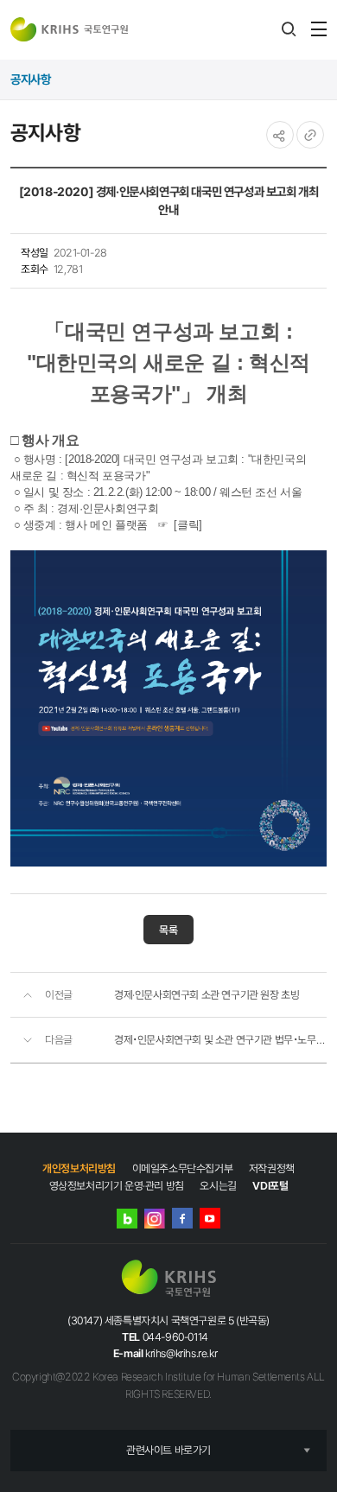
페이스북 (182, 1218)
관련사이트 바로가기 (168, 1450)
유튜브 (210, 1218)
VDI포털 (270, 1185)
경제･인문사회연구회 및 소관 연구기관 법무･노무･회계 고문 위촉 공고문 (220, 1039)
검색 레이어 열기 (288, 29)
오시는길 (218, 1185)
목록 (168, 930)
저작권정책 (272, 1168)
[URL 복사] (310, 135)
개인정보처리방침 (79, 1168)
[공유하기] (280, 135)
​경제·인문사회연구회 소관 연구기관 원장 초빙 (206, 994)
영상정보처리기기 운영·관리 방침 (116, 1185)
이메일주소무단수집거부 (182, 1168)
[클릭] (187, 524)
